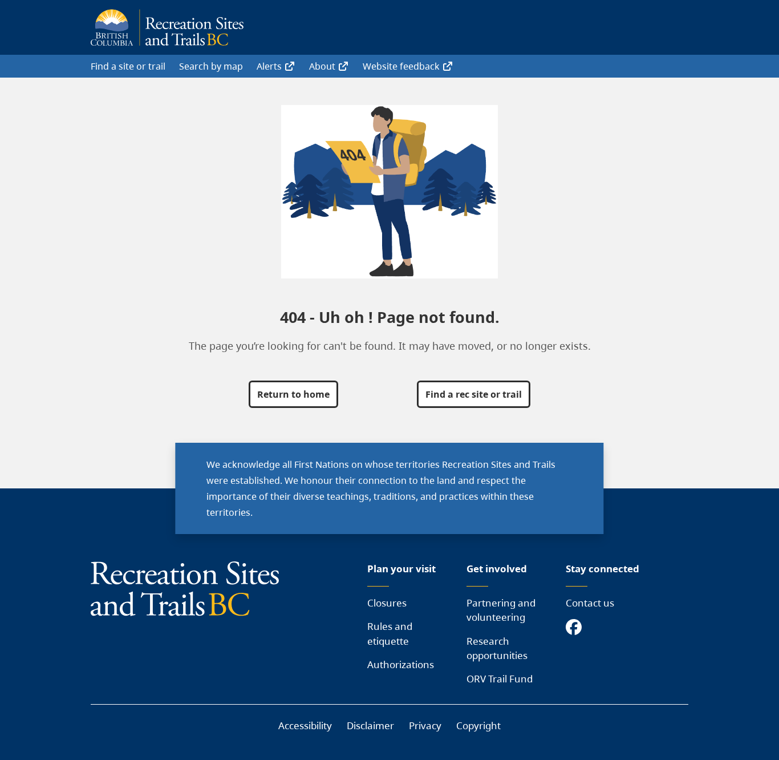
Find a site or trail (128, 66)
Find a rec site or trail (473, 394)
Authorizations (400, 664)
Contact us (590, 602)
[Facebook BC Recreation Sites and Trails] (576, 627)
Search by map (211, 66)
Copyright (478, 725)
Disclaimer (370, 725)
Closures (387, 602)
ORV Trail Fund (499, 678)
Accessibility (305, 725)
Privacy (425, 725)
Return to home (293, 394)
